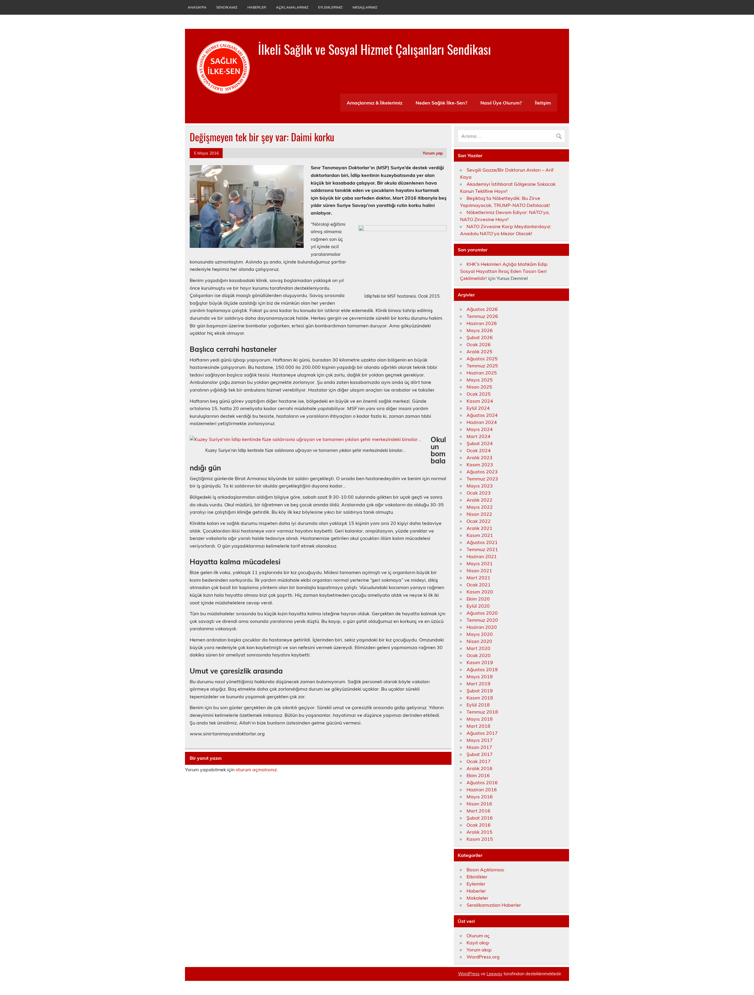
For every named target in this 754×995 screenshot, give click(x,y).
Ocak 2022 (479, 521)
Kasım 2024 (480, 401)
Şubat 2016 (480, 818)
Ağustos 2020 (482, 613)
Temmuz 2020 (482, 620)
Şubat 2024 (480, 443)
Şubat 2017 (480, 754)
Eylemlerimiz (330, 7)
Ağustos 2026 (482, 309)
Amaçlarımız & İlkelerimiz (374, 103)
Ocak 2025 (479, 394)
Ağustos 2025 (482, 358)
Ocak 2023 (479, 493)
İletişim (543, 103)
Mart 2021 (478, 578)
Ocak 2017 (479, 761)
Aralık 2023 (479, 457)
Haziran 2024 (482, 422)
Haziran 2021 (482, 556)
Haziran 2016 (482, 789)
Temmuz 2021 (482, 549)
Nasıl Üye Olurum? (501, 103)
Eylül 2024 (478, 408)
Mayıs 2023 (480, 486)
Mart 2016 (478, 811)
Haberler (256, 7)
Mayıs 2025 (480, 380)
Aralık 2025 (479, 351)
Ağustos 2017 (482, 733)
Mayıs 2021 (480, 563)
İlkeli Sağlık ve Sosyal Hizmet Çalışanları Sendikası (374, 48)
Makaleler (477, 898)
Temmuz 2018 (482, 712)
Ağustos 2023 (482, 472)
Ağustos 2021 (482, 542)
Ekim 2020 (478, 599)
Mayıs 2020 (480, 634)
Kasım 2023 (480, 464)
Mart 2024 (478, 436)
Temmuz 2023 (482, 479)
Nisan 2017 (479, 747)
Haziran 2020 (482, 627)
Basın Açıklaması (485, 870)
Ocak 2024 (479, 450)
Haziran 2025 (482, 373)
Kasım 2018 (480, 698)
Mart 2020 (478, 648)
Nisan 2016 (479, 804)
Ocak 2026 (479, 344)
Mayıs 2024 (480, 429)
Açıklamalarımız (292, 7)
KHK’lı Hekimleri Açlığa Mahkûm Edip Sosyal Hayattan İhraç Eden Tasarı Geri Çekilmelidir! (504, 271)
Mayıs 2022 (480, 507)
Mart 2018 (478, 726)
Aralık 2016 (479, 768)
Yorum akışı (479, 950)
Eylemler (476, 884)
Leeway (494, 973)
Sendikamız (226, 7)
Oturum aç (478, 935)
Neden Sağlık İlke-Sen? (441, 103)
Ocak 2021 (479, 585)
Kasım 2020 (480, 592)
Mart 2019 (478, 683)
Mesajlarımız (365, 7)
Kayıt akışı (478, 943)
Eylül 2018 (478, 705)
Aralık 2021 (479, 528)
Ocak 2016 (479, 825)
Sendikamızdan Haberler (494, 905)
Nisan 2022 (479, 514)
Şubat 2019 (480, 691)
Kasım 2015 (480, 839)
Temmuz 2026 (482, 316)
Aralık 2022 (479, 500)
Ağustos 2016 (482, 782)
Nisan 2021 (479, 570)
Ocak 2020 (479, 655)
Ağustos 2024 (482, 415)
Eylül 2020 (478, 606)
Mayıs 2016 (480, 797)
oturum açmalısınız (256, 769)
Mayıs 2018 (480, 719)
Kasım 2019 (480, 662)
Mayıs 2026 (480, 330)
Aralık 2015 (479, 832)
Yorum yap (433, 152)
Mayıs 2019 (480, 676)
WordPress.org (483, 957)
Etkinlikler (477, 877)
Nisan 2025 (479, 387)
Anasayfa (197, 7)
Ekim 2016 (478, 775)
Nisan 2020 (479, 641)
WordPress (468, 973)
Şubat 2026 (480, 337)
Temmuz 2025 (482, 366)
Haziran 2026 (482, 323)
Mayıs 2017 (480, 740)
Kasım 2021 (480, 535)
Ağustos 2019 (482, 669)
